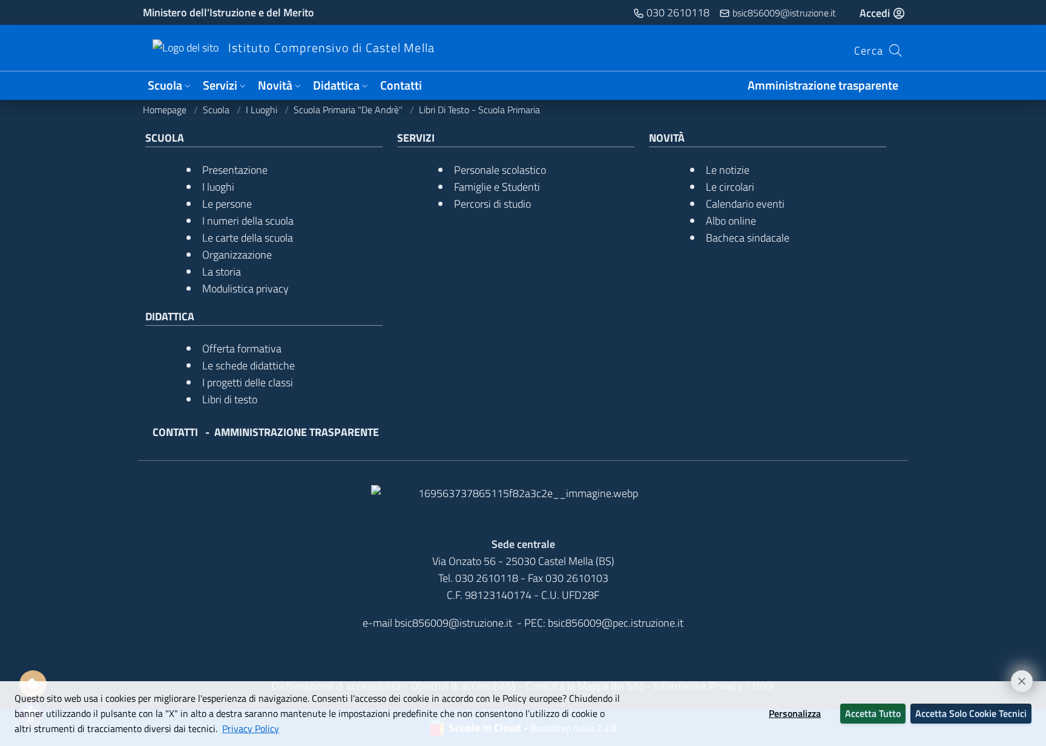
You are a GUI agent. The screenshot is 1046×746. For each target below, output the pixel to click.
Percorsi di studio (492, 204)
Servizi (220, 85)
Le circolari (730, 187)
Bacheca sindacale (747, 237)
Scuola (165, 85)
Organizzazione (237, 254)
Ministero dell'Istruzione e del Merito (228, 12)
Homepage (166, 109)
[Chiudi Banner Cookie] (1016, 675)
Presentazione (235, 170)
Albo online (731, 221)
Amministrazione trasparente (823, 85)
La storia (221, 271)
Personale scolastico (500, 170)
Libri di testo (229, 399)
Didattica (336, 85)
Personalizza (795, 713)
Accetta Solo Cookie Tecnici (971, 713)
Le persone (227, 204)
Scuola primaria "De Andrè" (349, 109)
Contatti (401, 85)
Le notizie (727, 170)
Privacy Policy (250, 728)
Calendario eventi (745, 204)
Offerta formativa (241, 348)
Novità (275, 85)
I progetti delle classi (247, 382)
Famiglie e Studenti (497, 187)
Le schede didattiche (248, 365)
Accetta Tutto (873, 713)
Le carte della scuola (247, 237)
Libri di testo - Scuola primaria (479, 109)
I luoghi (263, 109)
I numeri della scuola (248, 221)
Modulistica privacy (245, 288)
